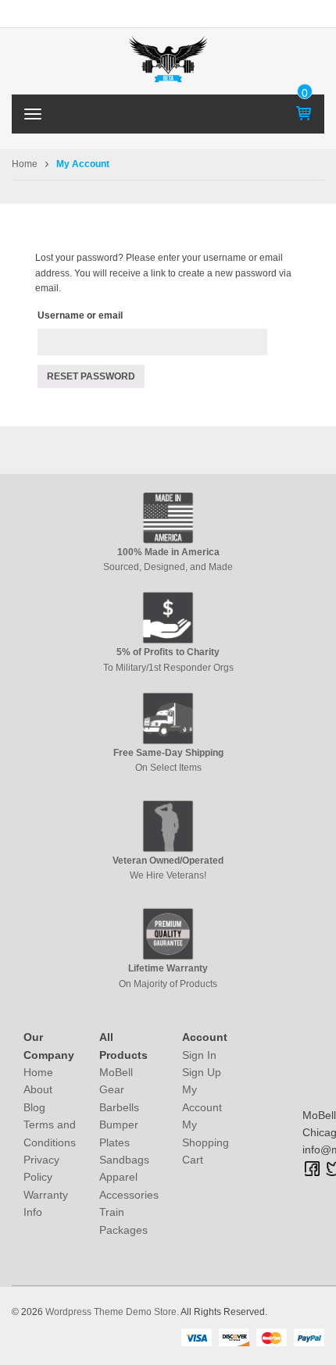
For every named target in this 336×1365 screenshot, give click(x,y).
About (37, 1089)
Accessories (129, 1195)
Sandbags (124, 1159)
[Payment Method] (196, 1337)
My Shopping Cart (205, 1142)
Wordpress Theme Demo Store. (112, 1311)
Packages (123, 1230)
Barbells (119, 1107)
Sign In (199, 1055)
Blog (34, 1107)
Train (111, 1212)
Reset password (91, 376)
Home (25, 164)
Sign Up (201, 1072)
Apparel (118, 1177)
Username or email (80, 315)
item (305, 93)
